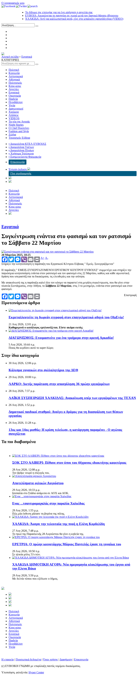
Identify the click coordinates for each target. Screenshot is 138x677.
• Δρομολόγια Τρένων (21, 147)
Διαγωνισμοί (16, 108)
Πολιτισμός (15, 82)
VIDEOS (14, 118)
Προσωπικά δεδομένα (28, 659)
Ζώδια (12, 134)
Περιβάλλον (16, 102)
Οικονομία (15, 95)
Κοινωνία (14, 73)
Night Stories (16, 124)
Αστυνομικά (16, 76)
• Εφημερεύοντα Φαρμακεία (25, 156)
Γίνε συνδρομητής (20, 173)
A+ (42, 258)
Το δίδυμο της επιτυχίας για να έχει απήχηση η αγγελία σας (53, 12)
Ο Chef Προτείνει (19, 128)
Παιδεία (13, 98)
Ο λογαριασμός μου (12, 2)
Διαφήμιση (66, 659)
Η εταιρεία (7, 659)
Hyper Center (36, 672)
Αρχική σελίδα (10, 56)
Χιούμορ (14, 111)
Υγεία (12, 105)
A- (46, 258)
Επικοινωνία (17, 162)
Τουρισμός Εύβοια (19, 137)
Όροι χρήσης (50, 659)
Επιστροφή (130, 295)
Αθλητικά (14, 79)
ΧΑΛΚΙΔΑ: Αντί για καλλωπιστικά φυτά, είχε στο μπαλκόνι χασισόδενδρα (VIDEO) (69, 18)
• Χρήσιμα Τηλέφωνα (21, 153)
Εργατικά (26, 56)
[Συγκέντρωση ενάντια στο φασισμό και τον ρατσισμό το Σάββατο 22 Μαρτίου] (47, 251)
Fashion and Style (19, 131)
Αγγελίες (14, 89)
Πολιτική (14, 69)
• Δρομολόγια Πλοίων (21, 150)
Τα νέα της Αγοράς (19, 121)
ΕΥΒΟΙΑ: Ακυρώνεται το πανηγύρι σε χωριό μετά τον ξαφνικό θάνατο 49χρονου (66, 15)
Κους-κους (15, 85)
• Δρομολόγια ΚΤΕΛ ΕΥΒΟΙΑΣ (27, 143)
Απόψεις (14, 115)
